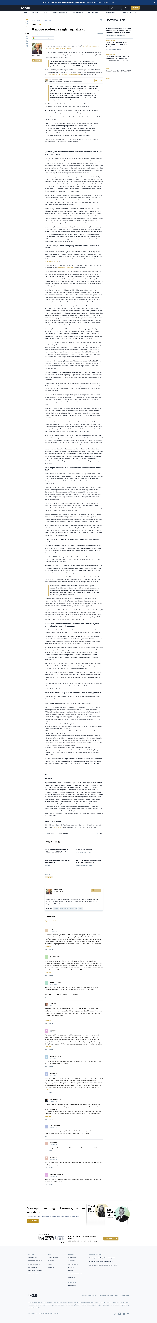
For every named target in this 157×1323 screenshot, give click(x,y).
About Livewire (73, 1264)
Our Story (71, 1260)
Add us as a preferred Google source (44, 38)
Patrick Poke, (109, 75)
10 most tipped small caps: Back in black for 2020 (103, 1265)
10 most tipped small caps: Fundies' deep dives (102, 1257)
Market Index (72, 1285)
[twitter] (27, 41)
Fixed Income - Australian (35, 1270)
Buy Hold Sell (94, 12)
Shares (35, 12)
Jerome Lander (55, 1099)
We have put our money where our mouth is (101, 1261)
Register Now (109, 1238)
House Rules (125, 1295)
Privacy (117, 1295)
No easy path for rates (84, 849)
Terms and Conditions (106, 1295)
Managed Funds (32, 1257)
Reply (51, 949)
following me (56, 827)
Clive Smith (47, 865)
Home (33, 20)
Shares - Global (32, 1267)
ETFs (45, 12)
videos (50, 1264)
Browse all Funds (33, 1274)
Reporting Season (60, 12)
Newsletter (126, 13)
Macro (50, 20)
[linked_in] (27, 46)
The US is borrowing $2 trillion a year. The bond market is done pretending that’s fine (56, 851)
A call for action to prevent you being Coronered (64, 74)
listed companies (53, 1257)
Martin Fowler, (79, 852)
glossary (51, 1260)
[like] (27, 22)
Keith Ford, (47, 856)
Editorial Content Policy (89, 1295)
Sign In (127, 7)
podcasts (51, 1267)
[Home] (25, 8)
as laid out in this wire (52, 261)
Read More (48, 946)
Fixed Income (64, 908)
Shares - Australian (34, 1264)
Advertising (72, 1257)
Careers (70, 1270)
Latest (24, 12)
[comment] (27, 29)
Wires (38, 20)
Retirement (78, 12)
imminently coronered (65, 268)
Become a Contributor (75, 1274)
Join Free (135, 7)
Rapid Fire (44, 20)
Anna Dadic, (109, 49)
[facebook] (27, 43)
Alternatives (73, 908)
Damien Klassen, (80, 865)
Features (71, 1267)
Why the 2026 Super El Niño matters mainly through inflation (88, 861)
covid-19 (49, 877)
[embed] (27, 36)
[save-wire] (101, 21)
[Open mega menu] (136, 12)
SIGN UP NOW (32, 1221)
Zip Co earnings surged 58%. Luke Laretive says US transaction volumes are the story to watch (117, 58)
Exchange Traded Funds (35, 1260)
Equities (56, 908)
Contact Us (71, 1277)
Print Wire (99, 33)
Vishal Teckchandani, (111, 35)
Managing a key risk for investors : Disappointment (57, 861)
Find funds (110, 13)
